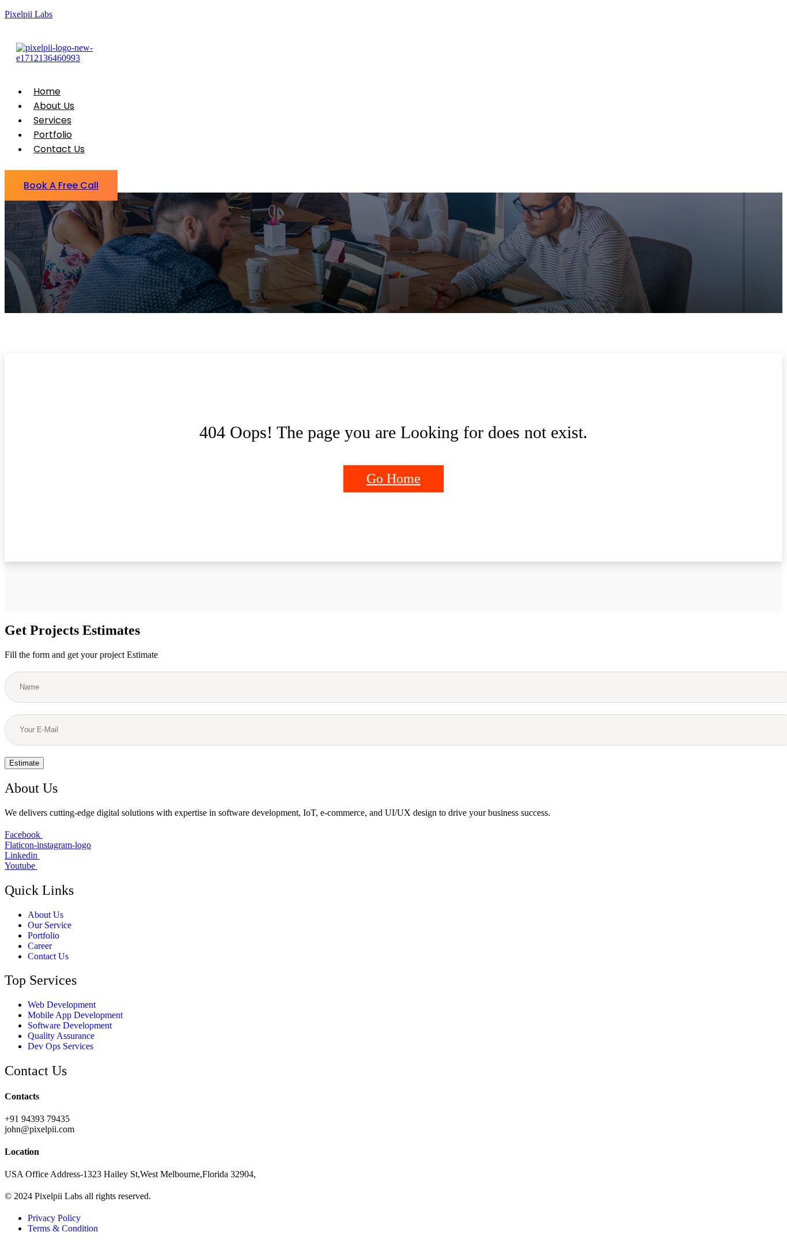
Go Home (393, 478)
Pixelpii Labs (28, 14)
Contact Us (59, 149)
